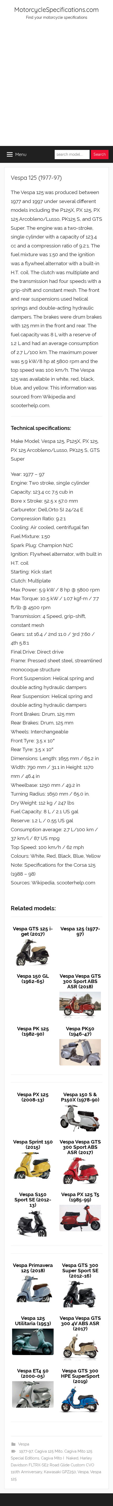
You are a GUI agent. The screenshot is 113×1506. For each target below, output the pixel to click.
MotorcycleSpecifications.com (56, 9)
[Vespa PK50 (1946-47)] (80, 1039)
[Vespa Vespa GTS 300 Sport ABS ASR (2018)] (80, 992)
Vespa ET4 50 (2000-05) (33, 1373)
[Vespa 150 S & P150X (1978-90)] (80, 1105)
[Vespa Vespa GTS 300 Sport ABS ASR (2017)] (80, 1157)
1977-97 (26, 1451)
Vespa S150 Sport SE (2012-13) (32, 1199)
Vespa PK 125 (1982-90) (33, 1031)
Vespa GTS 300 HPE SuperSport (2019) (80, 1376)
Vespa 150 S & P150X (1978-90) (80, 1097)
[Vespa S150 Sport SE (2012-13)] (33, 1210)
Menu (21, 154)
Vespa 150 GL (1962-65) (33, 978)
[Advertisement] (56, 86)
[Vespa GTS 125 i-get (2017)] (33, 939)
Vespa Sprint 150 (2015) (33, 1144)
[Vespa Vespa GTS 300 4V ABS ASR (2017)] (80, 1334)
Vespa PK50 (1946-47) (80, 1031)
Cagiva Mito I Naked (59, 1458)
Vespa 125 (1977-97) (80, 931)
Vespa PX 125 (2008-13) (33, 1097)
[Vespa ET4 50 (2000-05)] (33, 1381)
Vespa (23, 1444)
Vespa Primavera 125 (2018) (33, 1267)
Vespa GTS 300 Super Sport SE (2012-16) (80, 1270)
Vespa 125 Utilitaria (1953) (33, 1320)
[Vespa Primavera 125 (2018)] (33, 1276)
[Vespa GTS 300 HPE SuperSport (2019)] (80, 1386)
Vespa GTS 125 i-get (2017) (33, 931)
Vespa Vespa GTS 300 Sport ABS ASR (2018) (80, 981)
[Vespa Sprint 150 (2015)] (33, 1152)
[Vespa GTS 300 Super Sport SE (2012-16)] (80, 1281)
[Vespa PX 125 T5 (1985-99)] (80, 1205)
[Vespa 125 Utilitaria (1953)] (33, 1328)
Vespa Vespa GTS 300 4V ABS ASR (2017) (80, 1323)
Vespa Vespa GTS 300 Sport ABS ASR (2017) (80, 1147)
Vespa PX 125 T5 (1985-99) (80, 1196)
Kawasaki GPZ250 (60, 1472)
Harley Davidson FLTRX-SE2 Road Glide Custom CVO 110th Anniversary (53, 1465)
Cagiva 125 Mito (49, 1451)
